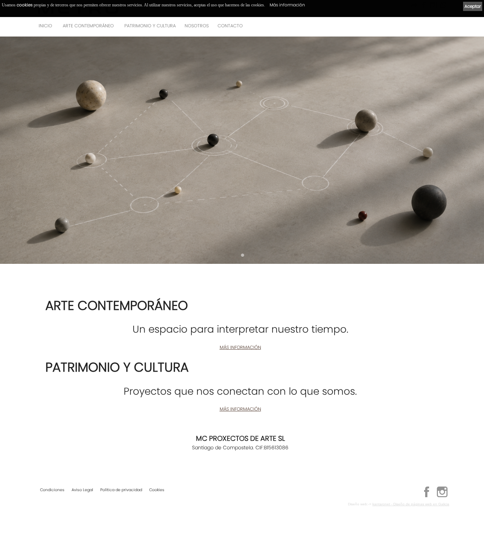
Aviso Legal (82, 490)
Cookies (156, 490)
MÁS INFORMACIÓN (240, 347)
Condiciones (52, 490)
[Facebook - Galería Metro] (427, 496)
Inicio (45, 26)
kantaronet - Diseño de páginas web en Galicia (410, 504)
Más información (287, 5)
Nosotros (197, 26)
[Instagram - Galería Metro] (442, 496)
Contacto (230, 26)
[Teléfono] (442, 27)
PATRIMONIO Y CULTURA (150, 26)
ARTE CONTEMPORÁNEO (88, 26)
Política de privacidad (121, 490)
